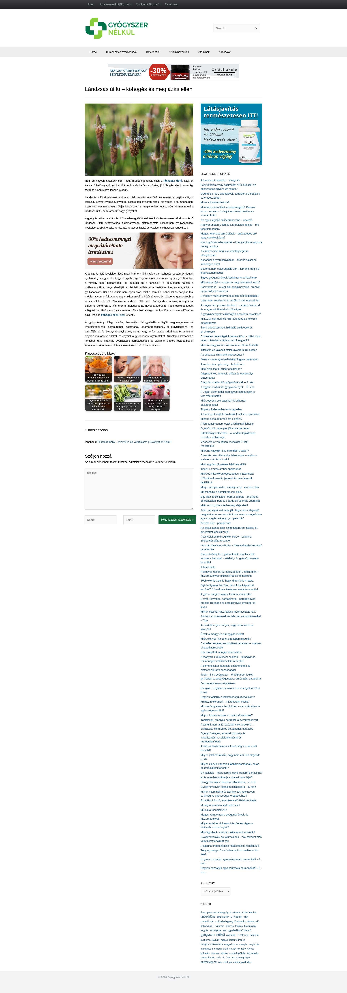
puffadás (205, 953)
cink (245, 916)
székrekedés (208, 957)
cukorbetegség (224, 921)
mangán (243, 944)
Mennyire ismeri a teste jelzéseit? (220, 805)
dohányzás (206, 926)
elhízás (230, 926)
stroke (224, 953)
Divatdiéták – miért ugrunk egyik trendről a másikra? (231, 772)
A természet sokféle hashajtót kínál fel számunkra (230, 414)
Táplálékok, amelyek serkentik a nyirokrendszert (229, 719)
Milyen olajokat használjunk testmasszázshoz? (228, 611)
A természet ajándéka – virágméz (220, 180)
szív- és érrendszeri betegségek (233, 957)
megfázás (254, 944)
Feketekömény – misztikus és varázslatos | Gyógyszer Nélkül (134, 441)
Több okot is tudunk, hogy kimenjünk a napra (227, 580)
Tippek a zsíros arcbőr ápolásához (221, 468)
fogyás (204, 930)
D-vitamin (239, 921)
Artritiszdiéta (208, 567)
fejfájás (239, 926)
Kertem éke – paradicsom (216, 523)
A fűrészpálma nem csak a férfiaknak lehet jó (227, 423)
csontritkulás (207, 921)
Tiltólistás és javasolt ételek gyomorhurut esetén (229, 349)
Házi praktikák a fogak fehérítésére (221, 652)
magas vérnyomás (212, 944)
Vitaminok (204, 51)
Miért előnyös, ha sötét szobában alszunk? (226, 638)
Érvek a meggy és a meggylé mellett (222, 633)
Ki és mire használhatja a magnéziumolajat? (226, 777)
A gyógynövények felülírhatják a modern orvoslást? (231, 313)
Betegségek (153, 51)
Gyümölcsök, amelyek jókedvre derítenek (225, 428)
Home (93, 51)
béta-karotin (223, 916)
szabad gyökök (237, 953)
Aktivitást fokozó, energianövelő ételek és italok (228, 800)
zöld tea (227, 962)
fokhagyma (215, 930)
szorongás (252, 953)
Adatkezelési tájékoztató (115, 4)
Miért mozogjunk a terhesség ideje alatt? (224, 505)
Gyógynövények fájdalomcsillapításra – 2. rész (228, 782)
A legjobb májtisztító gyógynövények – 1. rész (228, 387)
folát (225, 930)
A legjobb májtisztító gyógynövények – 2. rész (228, 382)
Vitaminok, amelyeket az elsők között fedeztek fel (230, 300)
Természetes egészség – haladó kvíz (223, 364)
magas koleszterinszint (233, 940)
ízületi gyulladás (242, 962)
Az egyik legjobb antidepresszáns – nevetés (226, 220)
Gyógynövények (179, 51)
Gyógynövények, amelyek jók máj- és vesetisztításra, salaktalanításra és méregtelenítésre (223, 737)
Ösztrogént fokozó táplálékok (218, 683)
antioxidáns (208, 916)
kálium (215, 939)
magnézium (231, 944)
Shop (91, 4)
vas (220, 962)
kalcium (254, 934)
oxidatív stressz (245, 948)
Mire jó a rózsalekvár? (214, 809)
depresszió (253, 921)
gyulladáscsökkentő (240, 930)
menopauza (207, 948)
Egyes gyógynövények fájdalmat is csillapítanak (229, 277)
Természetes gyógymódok (121, 51)
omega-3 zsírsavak (225, 948)
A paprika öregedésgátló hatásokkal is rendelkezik (230, 845)
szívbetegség (209, 962)
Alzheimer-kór (249, 912)
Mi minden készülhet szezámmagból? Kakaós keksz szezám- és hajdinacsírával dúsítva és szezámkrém (228, 211)
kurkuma (206, 940)
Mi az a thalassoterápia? (215, 202)
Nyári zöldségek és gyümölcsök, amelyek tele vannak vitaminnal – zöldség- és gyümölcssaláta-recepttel (230, 558)
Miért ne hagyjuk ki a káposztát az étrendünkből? (229, 345)
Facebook (171, 4)
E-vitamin (218, 925)
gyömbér (231, 935)
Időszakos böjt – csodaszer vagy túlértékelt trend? (230, 282)
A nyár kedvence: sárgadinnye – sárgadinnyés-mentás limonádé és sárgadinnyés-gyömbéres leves (228, 602)
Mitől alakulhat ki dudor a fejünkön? (221, 368)
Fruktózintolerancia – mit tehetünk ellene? (225, 701)
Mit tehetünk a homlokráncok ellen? (221, 491)
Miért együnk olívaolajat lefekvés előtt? (223, 464)
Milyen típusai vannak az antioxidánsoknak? (227, 715)
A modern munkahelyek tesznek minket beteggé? (230, 295)
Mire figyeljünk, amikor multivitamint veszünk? (228, 832)
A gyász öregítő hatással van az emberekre (226, 594)
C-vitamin (236, 916)
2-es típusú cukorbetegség (214, 912)
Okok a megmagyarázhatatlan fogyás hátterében (229, 359)
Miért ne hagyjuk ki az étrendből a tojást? (225, 450)
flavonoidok (250, 926)
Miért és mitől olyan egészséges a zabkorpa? (227, 473)
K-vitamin (243, 935)
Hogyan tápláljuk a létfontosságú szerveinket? (228, 696)
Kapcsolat (224, 51)
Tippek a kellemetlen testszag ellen (221, 409)
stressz (215, 953)
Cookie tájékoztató (147, 4)
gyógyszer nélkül (213, 935)
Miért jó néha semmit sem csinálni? (221, 418)
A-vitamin (235, 912)
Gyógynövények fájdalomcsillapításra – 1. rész (228, 786)
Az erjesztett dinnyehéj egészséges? (222, 354)
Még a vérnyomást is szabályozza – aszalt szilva (230, 487)
